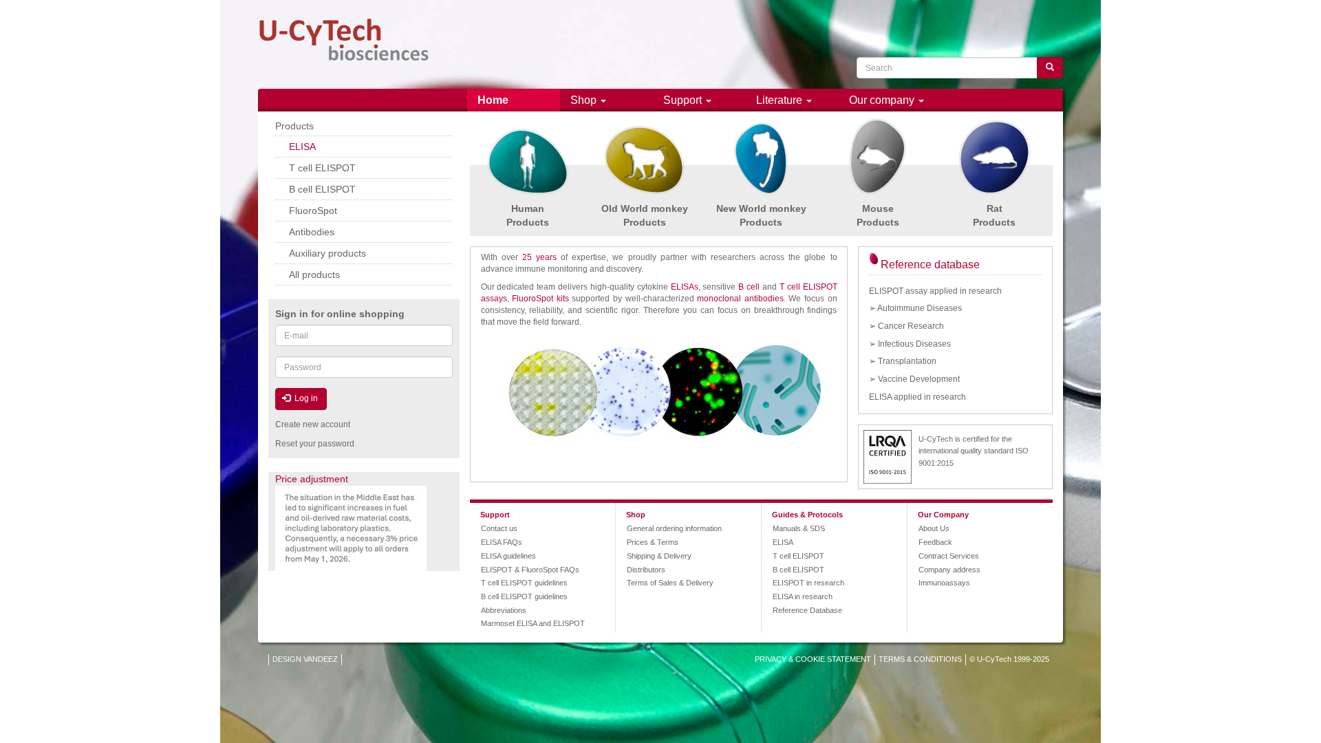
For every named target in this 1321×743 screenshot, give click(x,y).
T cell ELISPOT (798, 556)
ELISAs (684, 287)
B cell (749, 287)
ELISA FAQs (501, 542)
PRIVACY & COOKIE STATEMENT (813, 659)
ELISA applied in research (917, 397)
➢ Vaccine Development (914, 379)
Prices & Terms (652, 542)
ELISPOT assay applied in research (935, 291)
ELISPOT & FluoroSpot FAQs (530, 570)
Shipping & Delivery (659, 556)
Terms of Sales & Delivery (670, 583)
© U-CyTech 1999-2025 (1009, 659)
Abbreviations (503, 610)
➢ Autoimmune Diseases (915, 308)
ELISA (783, 542)
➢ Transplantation (902, 361)
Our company (883, 100)
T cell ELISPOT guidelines (524, 583)
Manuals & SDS (799, 528)
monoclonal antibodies (740, 298)
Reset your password (314, 444)
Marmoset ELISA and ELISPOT (533, 623)
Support (684, 100)
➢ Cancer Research (906, 326)
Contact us (499, 528)
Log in (305, 398)
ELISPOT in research (808, 583)
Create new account (312, 424)
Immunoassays (944, 583)
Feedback (935, 542)
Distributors (646, 570)
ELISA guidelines (508, 556)
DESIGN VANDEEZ (305, 659)
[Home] (344, 40)
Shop (584, 100)
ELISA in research (803, 596)
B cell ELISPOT (798, 570)
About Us (934, 528)
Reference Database (807, 610)
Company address (949, 570)
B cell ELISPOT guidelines (524, 596)
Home (492, 100)
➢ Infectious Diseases (910, 344)
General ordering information (674, 528)
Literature (780, 100)
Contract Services (949, 556)
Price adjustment (311, 478)
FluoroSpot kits (540, 298)
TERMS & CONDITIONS (920, 659)
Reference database (930, 264)
